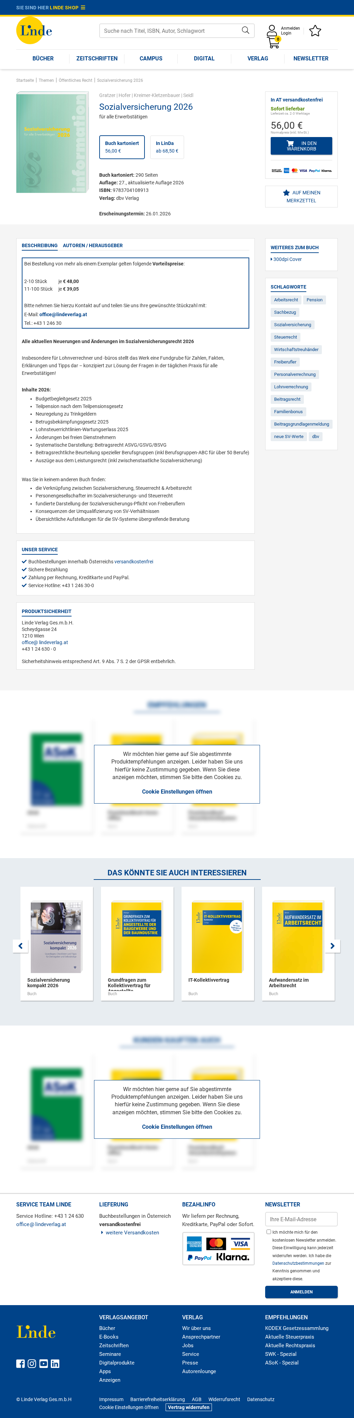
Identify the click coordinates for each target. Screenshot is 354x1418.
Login (286, 33)
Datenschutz (260, 1399)
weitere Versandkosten (132, 1233)
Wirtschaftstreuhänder (296, 349)
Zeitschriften (97, 58)
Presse (190, 1363)
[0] (274, 45)
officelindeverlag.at (45, 642)
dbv (315, 436)
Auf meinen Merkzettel (303, 196)
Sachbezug (285, 312)
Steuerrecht (285, 337)
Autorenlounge (199, 1371)
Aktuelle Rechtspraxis (290, 1345)
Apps (105, 1371)
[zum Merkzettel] (316, 33)
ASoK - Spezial (282, 1363)
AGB (197, 1399)
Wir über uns (196, 1328)
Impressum (111, 1399)
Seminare (110, 1354)
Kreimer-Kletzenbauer (157, 95)
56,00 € (122, 147)
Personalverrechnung (295, 374)
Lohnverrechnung (291, 386)
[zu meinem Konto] (273, 33)
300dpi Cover (287, 259)
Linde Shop (65, 7)
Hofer (125, 95)
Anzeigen (109, 1380)
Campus (151, 58)
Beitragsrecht (287, 399)
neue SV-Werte (289, 436)
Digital (204, 58)
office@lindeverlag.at (63, 314)
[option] (56, 947)
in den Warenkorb (302, 146)
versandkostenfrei (133, 561)
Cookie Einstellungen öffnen (177, 791)
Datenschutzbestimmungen (298, 1263)
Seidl (188, 95)
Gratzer (107, 95)
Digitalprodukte (116, 1363)
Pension (315, 299)
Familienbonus (288, 411)
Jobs (188, 1345)
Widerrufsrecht (224, 1399)
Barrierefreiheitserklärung (157, 1399)
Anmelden (290, 28)
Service (190, 1354)
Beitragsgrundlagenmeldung (301, 424)
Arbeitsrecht (286, 299)
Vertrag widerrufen (188, 1407)
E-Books (109, 1337)
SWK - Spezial (281, 1354)
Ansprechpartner (201, 1337)
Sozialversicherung (292, 324)
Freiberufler (285, 362)
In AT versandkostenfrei (297, 100)
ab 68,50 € (167, 147)
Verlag (258, 58)
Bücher (43, 58)
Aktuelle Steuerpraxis (289, 1337)
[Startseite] (34, 30)
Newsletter (311, 58)
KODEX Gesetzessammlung (296, 1328)
